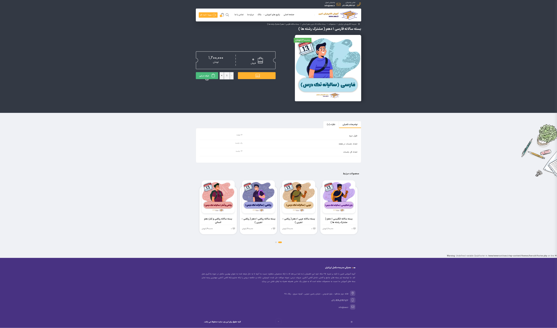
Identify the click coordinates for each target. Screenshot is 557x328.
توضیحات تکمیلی (350, 124)
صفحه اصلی (289, 14)
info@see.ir (329, 5)
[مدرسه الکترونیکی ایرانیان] (337, 15)
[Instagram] (351, 322)
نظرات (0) (331, 124)
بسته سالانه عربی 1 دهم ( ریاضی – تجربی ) (298, 220)
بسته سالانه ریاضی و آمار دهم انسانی (218, 220)
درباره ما (250, 14)
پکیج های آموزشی (272, 14)
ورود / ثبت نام (205, 14)
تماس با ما (239, 14)
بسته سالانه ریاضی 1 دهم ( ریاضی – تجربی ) (258, 220)
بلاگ (259, 14)
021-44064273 (348, 5)
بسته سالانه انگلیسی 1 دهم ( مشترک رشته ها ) (338, 220)
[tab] (350, 124)
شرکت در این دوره (204, 76)
